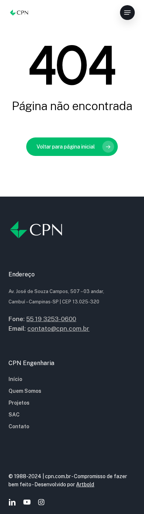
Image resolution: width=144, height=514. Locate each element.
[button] (127, 12)
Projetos (19, 403)
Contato (18, 426)
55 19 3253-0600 (51, 319)
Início (15, 379)
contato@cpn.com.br (58, 328)
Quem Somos (24, 391)
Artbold (85, 484)
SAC (14, 415)
